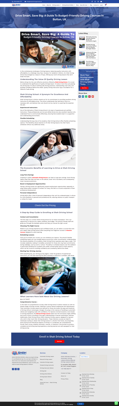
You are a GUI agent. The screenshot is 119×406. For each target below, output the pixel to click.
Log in (101, 5)
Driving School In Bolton (68, 5)
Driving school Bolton (46, 373)
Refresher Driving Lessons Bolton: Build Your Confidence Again (91, 39)
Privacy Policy (64, 379)
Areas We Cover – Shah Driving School (48, 383)
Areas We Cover (83, 5)
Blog (91, 5)
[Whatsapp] (16, 369)
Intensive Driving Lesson (46, 362)
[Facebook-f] (13, 369)
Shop (77, 5)
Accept (80, 403)
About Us (49, 5)
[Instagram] (18, 369)
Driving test (43, 371)
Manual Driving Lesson (46, 359)
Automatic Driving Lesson (47, 356)
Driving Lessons (56, 5)
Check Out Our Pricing (45, 205)
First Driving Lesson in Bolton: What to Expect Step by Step (91, 63)
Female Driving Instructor (47, 365)
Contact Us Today (65, 373)
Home (43, 5)
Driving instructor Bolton (47, 368)
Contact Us (96, 5)
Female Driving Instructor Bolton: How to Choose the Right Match (91, 46)
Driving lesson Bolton (46, 376)
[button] (80, 96)
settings (71, 404)
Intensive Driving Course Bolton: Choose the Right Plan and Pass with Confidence (91, 55)
